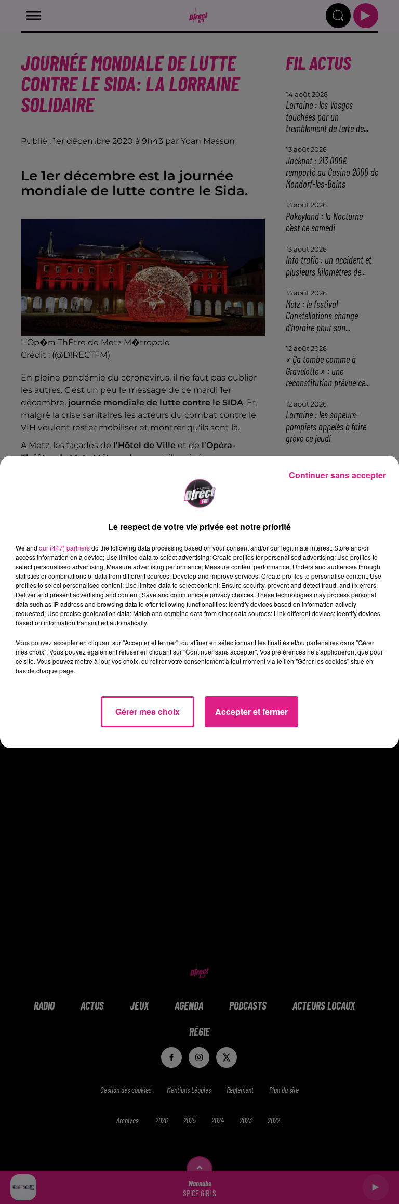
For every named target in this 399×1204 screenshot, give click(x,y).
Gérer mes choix (147, 711)
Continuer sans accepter (337, 475)
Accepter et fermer (251, 711)
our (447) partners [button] (64, 547)
